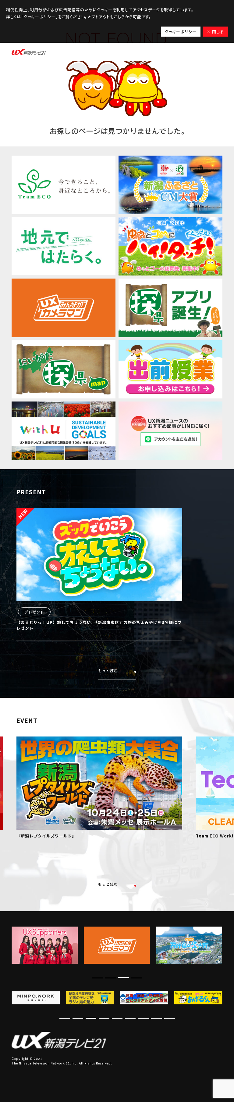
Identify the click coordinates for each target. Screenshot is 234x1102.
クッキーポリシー (181, 31)
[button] (136, 977)
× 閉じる (215, 31)
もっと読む (108, 670)
